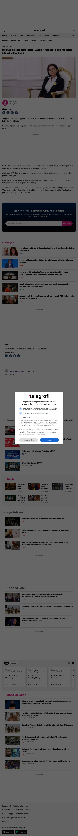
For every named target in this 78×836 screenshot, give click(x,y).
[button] (39, 417)
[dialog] (39, 418)
